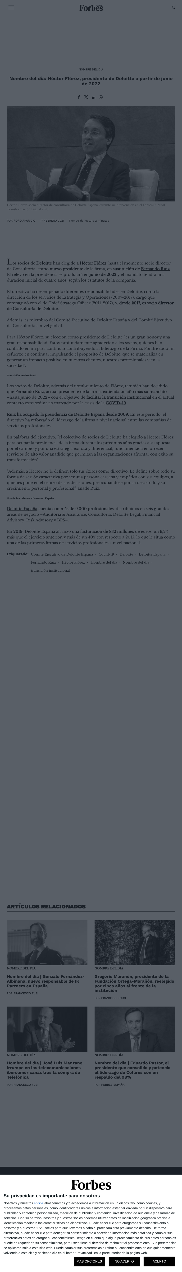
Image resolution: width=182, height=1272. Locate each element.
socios (38, 1203)
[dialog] (91, 1223)
